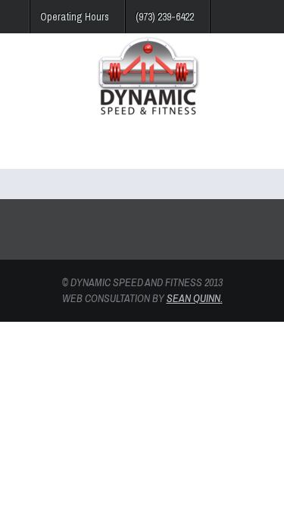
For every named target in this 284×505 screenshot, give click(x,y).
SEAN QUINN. (195, 298)
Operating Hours (74, 16)
